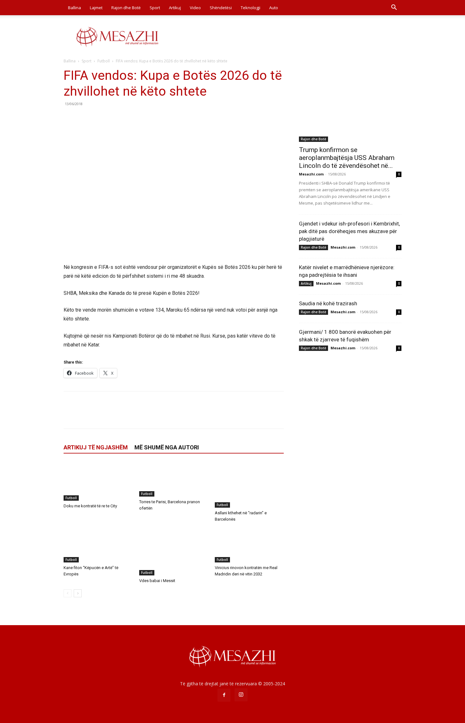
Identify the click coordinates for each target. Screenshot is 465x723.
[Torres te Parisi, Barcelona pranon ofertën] (173, 479)
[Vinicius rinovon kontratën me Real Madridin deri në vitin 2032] (249, 545)
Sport (155, 7)
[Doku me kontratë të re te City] (98, 481)
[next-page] (78, 593)
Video (195, 7)
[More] (128, 118)
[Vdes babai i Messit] (173, 551)
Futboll (103, 61)
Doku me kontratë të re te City (90, 506)
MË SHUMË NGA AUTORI (166, 447)
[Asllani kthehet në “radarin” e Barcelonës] (249, 485)
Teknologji (250, 7)
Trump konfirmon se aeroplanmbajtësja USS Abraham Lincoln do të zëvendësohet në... (346, 157)
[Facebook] (70, 118)
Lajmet (96, 7)
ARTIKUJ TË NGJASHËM (96, 447)
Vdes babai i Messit (157, 580)
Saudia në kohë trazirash (328, 303)
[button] (393, 8)
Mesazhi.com (311, 174)
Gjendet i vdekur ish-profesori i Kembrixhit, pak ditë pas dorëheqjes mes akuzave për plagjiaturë (349, 231)
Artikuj (175, 7)
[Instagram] (241, 694)
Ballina (74, 7)
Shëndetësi (221, 7)
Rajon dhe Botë (126, 7)
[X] (84, 118)
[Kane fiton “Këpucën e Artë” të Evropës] (98, 545)
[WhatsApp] (113, 118)
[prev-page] (67, 593)
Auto (273, 7)
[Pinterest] (99, 118)
